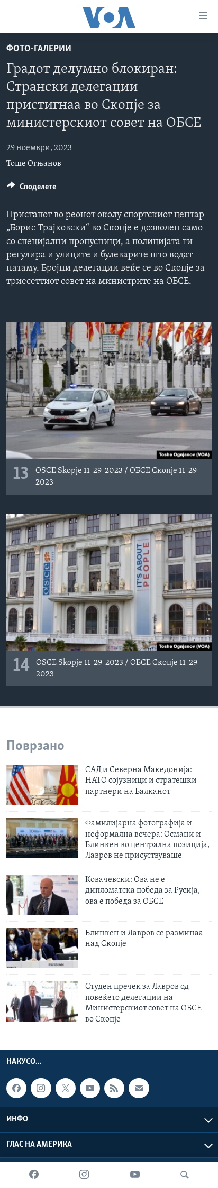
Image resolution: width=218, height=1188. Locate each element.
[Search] (185, 1175)
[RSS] (114, 1088)
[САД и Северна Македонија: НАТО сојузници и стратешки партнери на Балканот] (42, 785)
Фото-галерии (38, 49)
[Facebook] (33, 1175)
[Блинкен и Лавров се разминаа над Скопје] (42, 948)
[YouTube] (135, 1175)
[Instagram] (84, 1175)
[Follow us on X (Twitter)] (66, 1088)
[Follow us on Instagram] (41, 1088)
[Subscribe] (139, 1088)
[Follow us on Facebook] (16, 1088)
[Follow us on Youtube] (90, 1088)
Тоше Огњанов (33, 164)
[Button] (31, 189)
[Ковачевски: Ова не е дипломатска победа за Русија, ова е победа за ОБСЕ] (42, 895)
